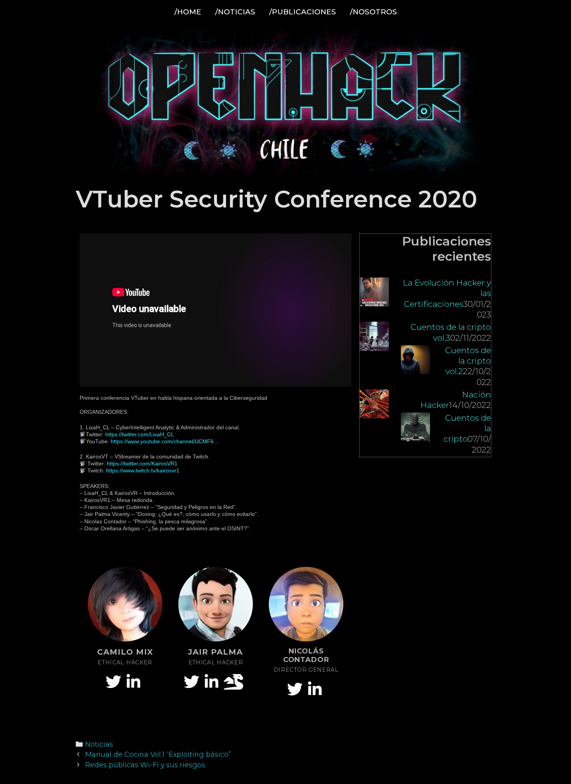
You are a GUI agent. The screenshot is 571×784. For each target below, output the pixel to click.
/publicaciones (302, 11)
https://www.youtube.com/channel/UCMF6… (165, 441)
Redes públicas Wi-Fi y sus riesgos (145, 765)
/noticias (235, 11)
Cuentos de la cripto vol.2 (468, 360)
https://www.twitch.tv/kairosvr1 (142, 470)
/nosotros (373, 11)
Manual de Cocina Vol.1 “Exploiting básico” (158, 754)
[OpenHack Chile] (285, 103)
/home (187, 11)
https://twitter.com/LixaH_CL (139, 434)
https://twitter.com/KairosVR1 (142, 463)
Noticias (99, 744)
